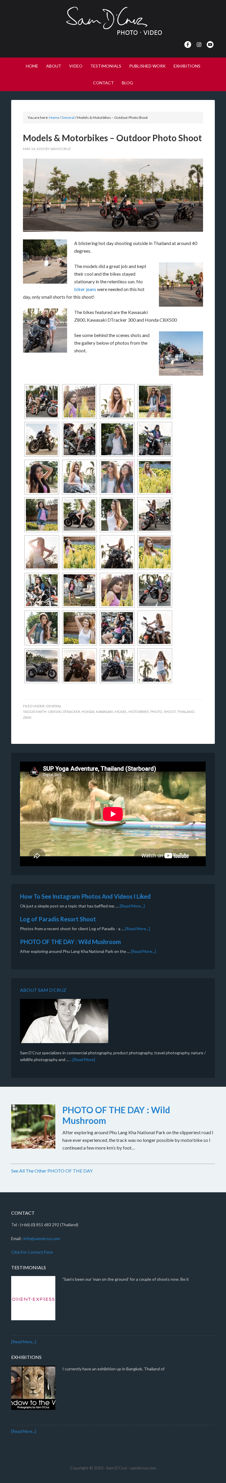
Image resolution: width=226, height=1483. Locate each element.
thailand (185, 711)
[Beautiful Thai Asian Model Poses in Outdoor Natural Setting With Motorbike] (42, 401)
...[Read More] (82, 1059)
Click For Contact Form (32, 1252)
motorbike (139, 711)
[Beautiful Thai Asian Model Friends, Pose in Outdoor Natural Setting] (155, 401)
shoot (170, 711)
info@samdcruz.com (42, 1238)
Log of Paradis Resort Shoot (58, 919)
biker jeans (85, 289)
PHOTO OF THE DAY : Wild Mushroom (70, 941)
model (121, 711)
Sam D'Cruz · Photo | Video (113, 20)
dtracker (71, 711)
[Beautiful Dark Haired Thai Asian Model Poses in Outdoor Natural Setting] (79, 401)
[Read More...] (132, 905)
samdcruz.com (143, 1467)
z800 (27, 717)
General (54, 706)
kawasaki (104, 711)
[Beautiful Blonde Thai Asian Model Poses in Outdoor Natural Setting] (117, 439)
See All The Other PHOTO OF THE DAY (52, 1170)
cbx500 (54, 711)
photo (156, 711)
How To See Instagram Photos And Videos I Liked (85, 896)
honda (88, 711)
